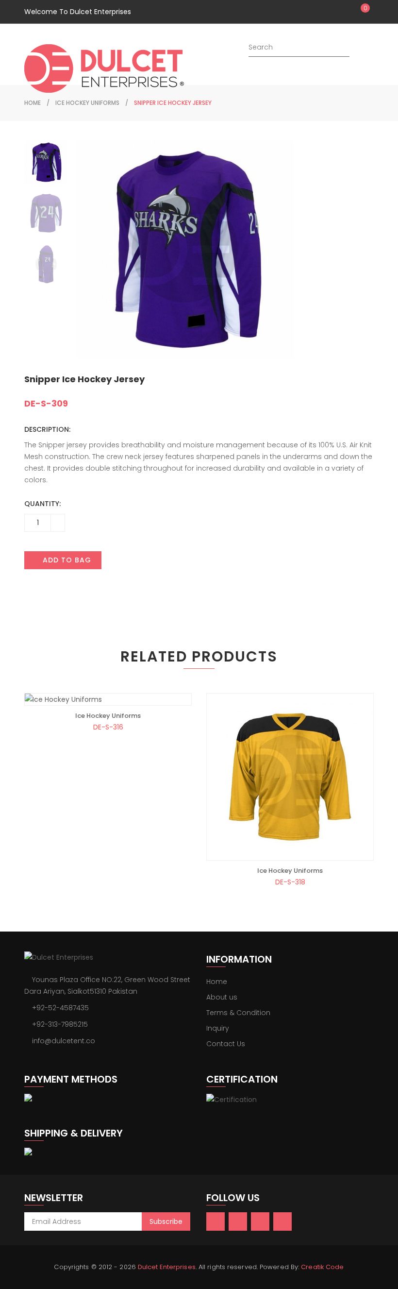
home (32, 103)
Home (216, 981)
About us (221, 997)
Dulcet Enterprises (167, 1267)
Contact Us (225, 1044)
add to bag (65, 560)
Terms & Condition (238, 1013)
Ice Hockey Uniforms (87, 103)
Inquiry (217, 1028)
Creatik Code (322, 1267)
